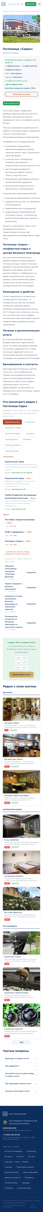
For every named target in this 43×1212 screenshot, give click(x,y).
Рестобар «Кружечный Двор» (20, 519)
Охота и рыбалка (12, 445)
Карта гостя (30, 4)
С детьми (30, 433)
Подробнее (31, 572)
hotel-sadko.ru (16, 73)
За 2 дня (20, 1156)
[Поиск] (22, 4)
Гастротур (9, 1188)
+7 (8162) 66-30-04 (12, 66)
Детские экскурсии (12, 1177)
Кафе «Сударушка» (14, 532)
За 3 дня (31, 1156)
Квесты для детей (30, 1172)
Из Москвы (31, 1151)
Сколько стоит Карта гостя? (17, 1091)
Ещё (21, 1042)
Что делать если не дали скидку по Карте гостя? (19, 1074)
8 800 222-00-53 (9, 1128)
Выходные (29, 1177)
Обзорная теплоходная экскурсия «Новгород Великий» (11, 571)
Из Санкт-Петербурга (13, 1151)
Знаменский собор (14, 462)
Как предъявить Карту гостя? (18, 1083)
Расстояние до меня (21, 94)
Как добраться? (12, 1066)
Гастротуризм (11, 439)
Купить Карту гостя (11, 103)
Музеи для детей (12, 1172)
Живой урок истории (25, 1167)
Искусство (29, 422)
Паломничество (12, 422)
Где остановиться (17, 11)
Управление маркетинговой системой (14, 1206)
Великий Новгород (10, 53)
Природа (26, 1183)
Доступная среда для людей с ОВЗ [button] (20, 88)
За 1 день (8, 1156)
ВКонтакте (17, 77)
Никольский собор (14, 478)
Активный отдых (12, 433)
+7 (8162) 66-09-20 (29, 66)
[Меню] (39, 4)
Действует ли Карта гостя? (17, 1058)
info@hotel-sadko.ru (13, 70)
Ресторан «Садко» (14, 541)
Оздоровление (12, 451)
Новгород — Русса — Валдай (16, 1162)
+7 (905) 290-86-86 (11, 1135)
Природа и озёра (13, 428)
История (27, 439)
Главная (6, 11)
